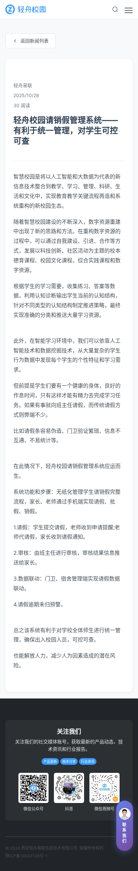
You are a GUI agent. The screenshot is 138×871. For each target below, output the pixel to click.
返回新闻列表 (34, 41)
